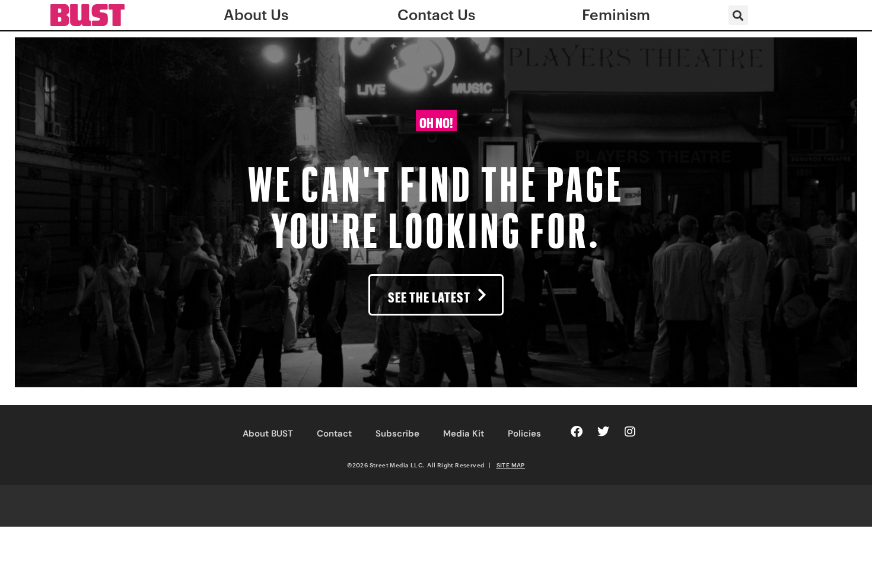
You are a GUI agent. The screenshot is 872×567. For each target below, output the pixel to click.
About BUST (268, 433)
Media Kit (463, 433)
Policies (524, 433)
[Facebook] (576, 432)
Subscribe (397, 433)
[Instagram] (630, 432)
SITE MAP (511, 465)
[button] (738, 15)
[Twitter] (603, 432)
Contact (334, 433)
